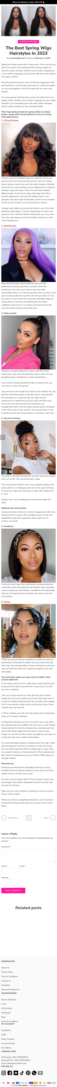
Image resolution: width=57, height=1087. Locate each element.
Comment (6, 846)
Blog (3, 1017)
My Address (6, 1047)
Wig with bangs (11, 120)
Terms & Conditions (9, 976)
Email (23, 866)
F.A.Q (3, 1004)
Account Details (8, 1043)
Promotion (5, 985)
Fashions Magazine (28, 42)
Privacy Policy (7, 972)
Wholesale (6, 1012)
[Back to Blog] (28, 818)
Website (5, 877)
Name (4, 866)
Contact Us (6, 980)
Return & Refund (8, 999)
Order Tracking (7, 1039)
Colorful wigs (10, 225)
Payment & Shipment (10, 989)
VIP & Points (6, 1008)
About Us (5, 967)
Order (3, 1034)
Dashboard (6, 1030)
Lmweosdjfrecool (17, 58)
